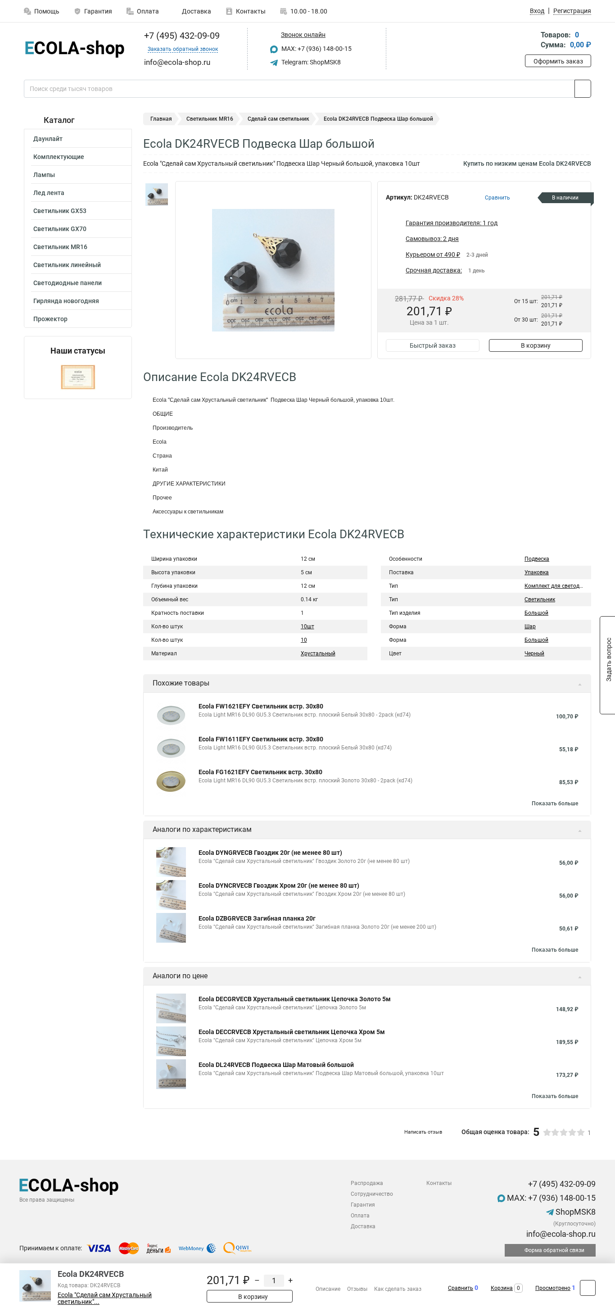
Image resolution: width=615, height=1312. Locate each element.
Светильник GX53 (59, 210)
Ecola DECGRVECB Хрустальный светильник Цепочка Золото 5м (295, 999)
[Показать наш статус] (77, 377)
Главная (161, 119)
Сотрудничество (372, 1194)
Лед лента (48, 192)
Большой (536, 613)
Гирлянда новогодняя (66, 300)
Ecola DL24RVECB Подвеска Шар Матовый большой (276, 1064)
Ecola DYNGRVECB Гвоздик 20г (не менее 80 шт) (270, 852)
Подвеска (537, 559)
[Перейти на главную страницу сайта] (74, 49)
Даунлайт (48, 138)
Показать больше (555, 803)
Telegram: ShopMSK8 (310, 62)
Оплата (148, 11)
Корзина (502, 1288)
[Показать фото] (156, 194)
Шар (530, 626)
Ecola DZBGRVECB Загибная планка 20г (257, 918)
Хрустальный (318, 653)
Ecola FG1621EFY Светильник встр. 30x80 (260, 772)
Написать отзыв (423, 1132)
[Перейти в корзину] (531, 41)
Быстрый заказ (433, 345)
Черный (534, 653)
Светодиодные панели (67, 282)
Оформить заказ (558, 61)
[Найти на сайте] (582, 89)
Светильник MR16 (60, 246)
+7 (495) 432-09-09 (181, 35)
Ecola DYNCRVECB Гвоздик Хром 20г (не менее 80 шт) (279, 885)
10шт (307, 626)
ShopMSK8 (575, 1212)
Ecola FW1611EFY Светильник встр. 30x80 (261, 739)
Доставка (196, 11)
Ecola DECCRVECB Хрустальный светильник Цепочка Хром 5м (292, 1031)
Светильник (540, 599)
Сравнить (460, 1288)
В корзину (536, 345)
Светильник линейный (67, 264)
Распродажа (367, 1183)
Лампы (44, 174)
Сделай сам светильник (278, 119)
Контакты (251, 11)
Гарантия (98, 11)
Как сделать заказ (397, 1289)
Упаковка (537, 572)
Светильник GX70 (59, 228)
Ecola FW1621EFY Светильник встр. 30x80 (261, 706)
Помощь (46, 11)
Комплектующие (58, 156)
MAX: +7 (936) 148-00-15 (316, 48)
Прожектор (50, 318)
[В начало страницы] (588, 1288)
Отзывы (357, 1289)
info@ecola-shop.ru (560, 1234)
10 (304, 640)
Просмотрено (552, 1288)
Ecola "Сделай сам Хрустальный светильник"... (105, 1298)
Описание (328, 1289)
